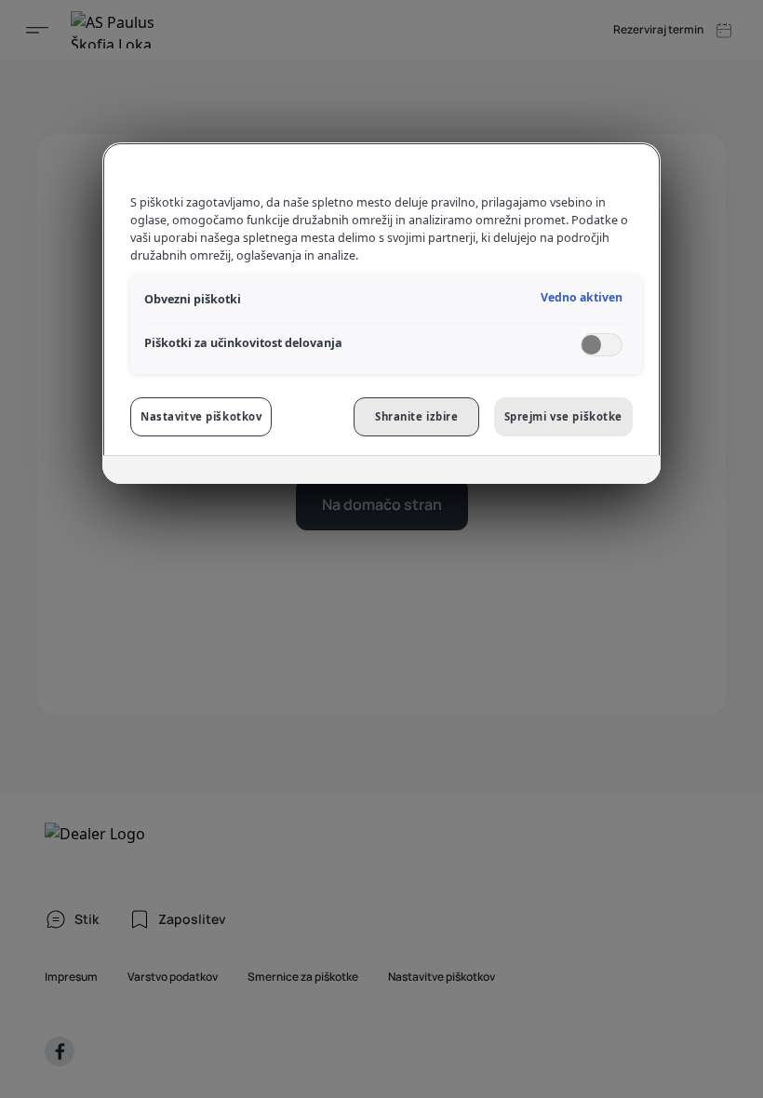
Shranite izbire (417, 416)
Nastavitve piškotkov (201, 416)
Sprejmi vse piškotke (563, 416)
